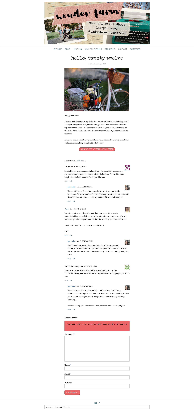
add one (80, 160)
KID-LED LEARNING (93, 49)
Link (71, 181)
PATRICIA (58, 49)
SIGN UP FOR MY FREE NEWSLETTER (97, 149)
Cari (66, 209)
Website (68, 383)
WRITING (78, 49)
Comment (69, 334)
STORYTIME (110, 49)
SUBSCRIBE (135, 49)
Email (67, 374)
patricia (71, 187)
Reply (66, 181)
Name (67, 365)
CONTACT (122, 49)
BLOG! (68, 49)
